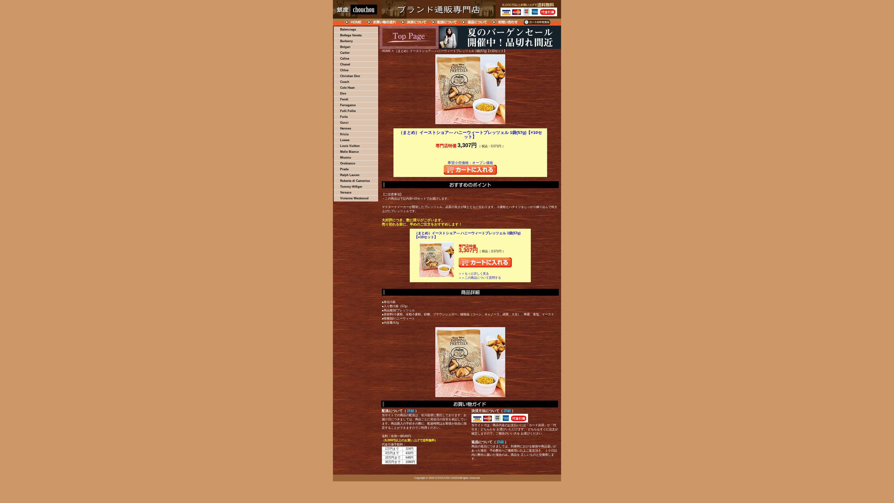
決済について (413, 22)
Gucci (344, 122)
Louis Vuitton (350, 146)
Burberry (346, 41)
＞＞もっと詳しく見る (474, 273)
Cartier (345, 52)
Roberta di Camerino (355, 181)
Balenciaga (348, 29)
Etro (343, 93)
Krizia (344, 134)
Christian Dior (350, 76)
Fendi (344, 99)
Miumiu (345, 157)
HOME (353, 22)
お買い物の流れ (381, 22)
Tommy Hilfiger (351, 186)
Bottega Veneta (351, 35)
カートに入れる (470, 170)
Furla (344, 117)
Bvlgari (345, 47)
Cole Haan (347, 87)
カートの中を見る (537, 22)
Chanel (345, 64)
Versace (345, 192)
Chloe (344, 70)
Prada (344, 169)
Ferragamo (348, 105)
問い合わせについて (505, 22)
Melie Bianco (349, 151)
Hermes (345, 128)
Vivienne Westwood (354, 198)
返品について (474, 22)
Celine (344, 58)
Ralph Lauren (349, 175)
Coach (344, 82)
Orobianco (347, 163)
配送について (444, 22)
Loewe (344, 140)
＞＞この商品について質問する (480, 277)
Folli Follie (348, 111)
